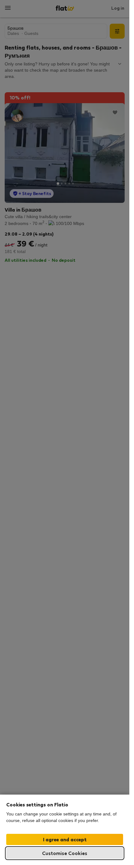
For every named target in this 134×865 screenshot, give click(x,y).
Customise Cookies (64, 853)
